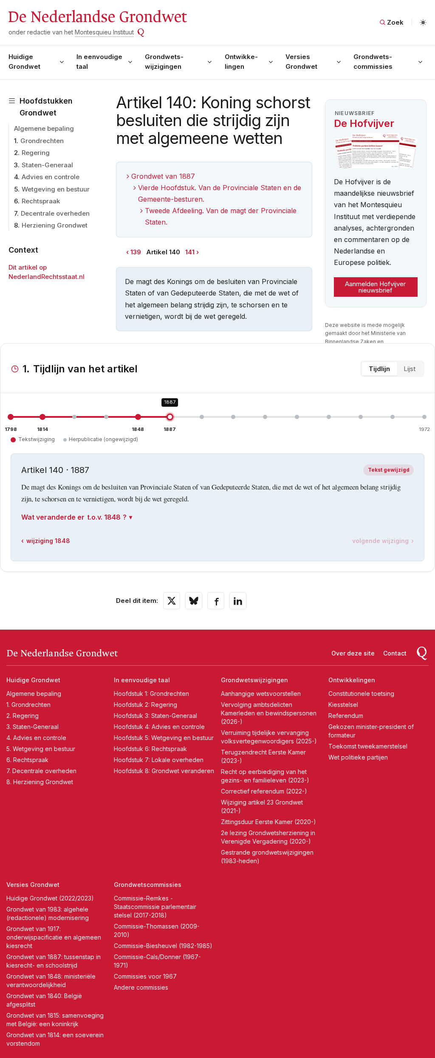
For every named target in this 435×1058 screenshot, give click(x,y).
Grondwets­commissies (373, 61)
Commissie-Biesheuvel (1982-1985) (163, 945)
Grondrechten (42, 141)
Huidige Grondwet (24, 61)
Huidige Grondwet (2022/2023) (50, 898)
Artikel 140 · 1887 (55, 470)
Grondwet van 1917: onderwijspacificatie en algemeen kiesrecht (53, 937)
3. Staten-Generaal (32, 726)
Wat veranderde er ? (74, 517)
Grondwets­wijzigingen (164, 61)
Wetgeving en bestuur (56, 189)
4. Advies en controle (36, 737)
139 (135, 252)
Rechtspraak (41, 201)
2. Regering (22, 715)
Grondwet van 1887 (163, 176)
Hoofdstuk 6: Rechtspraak (150, 748)
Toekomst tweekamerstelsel (367, 746)
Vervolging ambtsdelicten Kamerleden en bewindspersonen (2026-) (268, 713)
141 (190, 252)
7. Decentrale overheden (41, 770)
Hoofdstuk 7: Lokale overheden (158, 759)
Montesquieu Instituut (104, 32)
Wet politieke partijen (358, 757)
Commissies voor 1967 (145, 976)
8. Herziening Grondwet (39, 781)
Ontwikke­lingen (241, 61)
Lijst (409, 369)
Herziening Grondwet (55, 225)
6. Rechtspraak (27, 759)
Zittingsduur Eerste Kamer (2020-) (268, 821)
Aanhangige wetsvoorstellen (261, 693)
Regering (36, 153)
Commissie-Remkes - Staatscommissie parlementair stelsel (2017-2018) (155, 907)
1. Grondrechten (28, 704)
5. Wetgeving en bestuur (40, 748)
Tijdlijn (379, 369)
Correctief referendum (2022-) (264, 791)
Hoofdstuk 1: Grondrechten (151, 693)
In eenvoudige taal (99, 61)
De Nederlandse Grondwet (97, 17)
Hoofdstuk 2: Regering (145, 704)
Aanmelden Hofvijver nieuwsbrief (375, 287)
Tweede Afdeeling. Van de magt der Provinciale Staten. (221, 216)
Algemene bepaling (44, 128)
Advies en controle (50, 177)
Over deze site (353, 653)
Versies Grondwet (301, 61)
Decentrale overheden (55, 213)
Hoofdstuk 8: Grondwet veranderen (164, 770)
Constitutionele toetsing (361, 693)
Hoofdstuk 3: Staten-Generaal (155, 715)
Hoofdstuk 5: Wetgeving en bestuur (164, 737)
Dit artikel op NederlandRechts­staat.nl (46, 272)
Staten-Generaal (47, 165)
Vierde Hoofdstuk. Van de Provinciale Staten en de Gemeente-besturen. (219, 193)
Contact (395, 653)
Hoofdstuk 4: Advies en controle (159, 726)
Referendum (345, 715)
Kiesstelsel (343, 704)
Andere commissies (141, 987)
